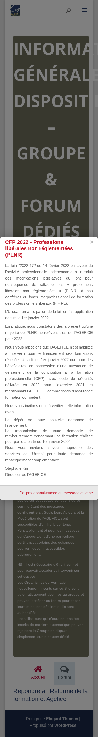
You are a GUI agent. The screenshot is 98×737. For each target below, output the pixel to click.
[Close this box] (91, 242)
